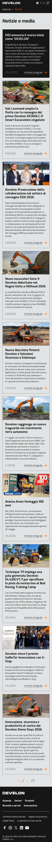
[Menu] (47, 3)
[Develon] (11, 3)
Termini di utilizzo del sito (14, 816)
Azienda (7, 800)
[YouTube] (27, 828)
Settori (18, 800)
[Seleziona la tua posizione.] (37, 3)
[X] (16, 828)
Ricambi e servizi (12, 805)
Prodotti (29, 800)
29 (33, 781)
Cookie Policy (8, 820)
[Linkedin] (21, 828)
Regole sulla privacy (38, 816)
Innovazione (30, 805)
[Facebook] (5, 828)
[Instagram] (10, 828)
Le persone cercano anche (29, 820)
